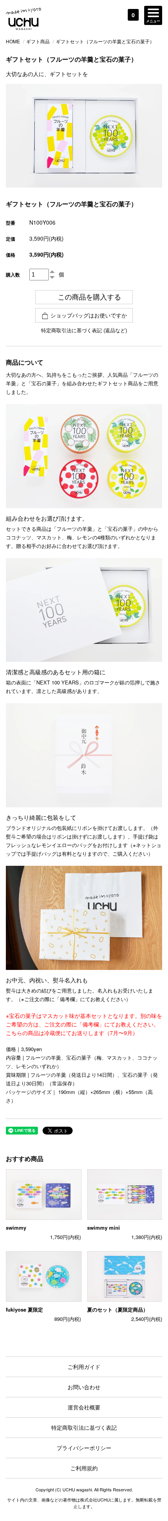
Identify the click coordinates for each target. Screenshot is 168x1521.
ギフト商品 (38, 41)
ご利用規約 (84, 1468)
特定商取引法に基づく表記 (84, 1427)
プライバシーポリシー (84, 1448)
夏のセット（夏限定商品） (117, 1309)
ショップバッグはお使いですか (88, 315)
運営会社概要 (84, 1407)
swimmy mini (103, 1227)
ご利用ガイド (84, 1366)
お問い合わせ (84, 1387)
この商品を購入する (89, 297)
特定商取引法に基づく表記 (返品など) (84, 330)
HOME (13, 41)
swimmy (16, 1227)
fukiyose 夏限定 (24, 1309)
